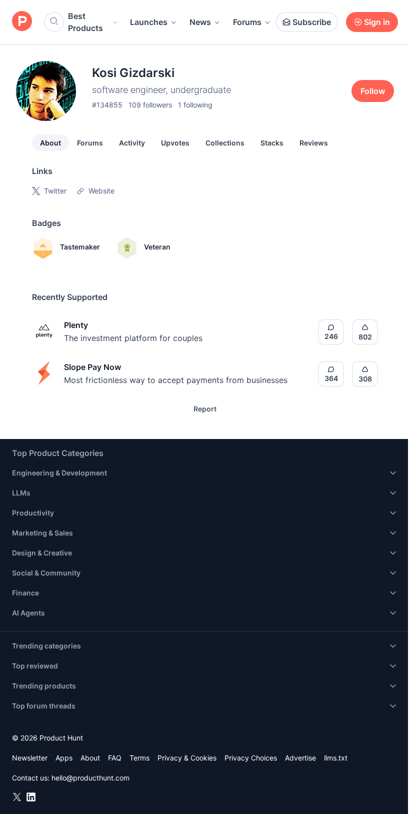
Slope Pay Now (92, 367)
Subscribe (311, 22)
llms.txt (336, 758)
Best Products (85, 22)
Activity (132, 142)
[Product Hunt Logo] (22, 21)
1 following (195, 104)
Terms (140, 758)
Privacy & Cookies (187, 758)
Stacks (272, 142)
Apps (64, 758)
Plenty (76, 325)
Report (205, 408)
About (50, 142)
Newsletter (30, 758)
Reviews (314, 142)
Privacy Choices (250, 758)
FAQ (115, 758)
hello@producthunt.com (91, 778)
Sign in (377, 22)
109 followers (150, 104)
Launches (149, 22)
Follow (372, 91)
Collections (225, 142)
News (200, 22)
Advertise (300, 758)
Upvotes (175, 142)
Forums (247, 22)
